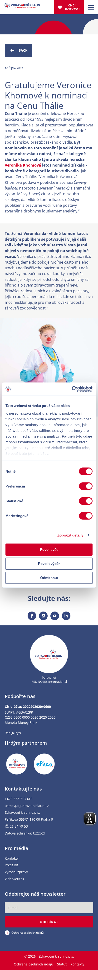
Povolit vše (49, 549)
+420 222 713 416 (18, 799)
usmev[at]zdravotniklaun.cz (27, 806)
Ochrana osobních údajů (33, 964)
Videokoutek (14, 879)
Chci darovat (72, 7)
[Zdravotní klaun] (22, 5)
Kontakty (12, 858)
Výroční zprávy (16, 872)
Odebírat (49, 922)
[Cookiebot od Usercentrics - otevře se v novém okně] (72, 389)
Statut (62, 964)
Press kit (11, 865)
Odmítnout (49, 578)
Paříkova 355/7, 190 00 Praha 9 (29, 820)
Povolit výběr (49, 564)
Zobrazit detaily (70, 535)
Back (23, 50)
